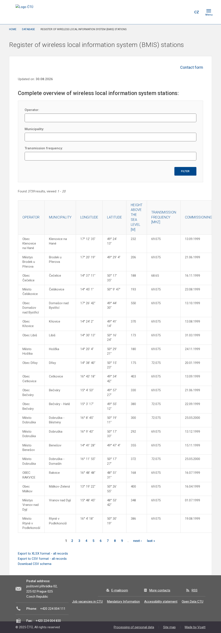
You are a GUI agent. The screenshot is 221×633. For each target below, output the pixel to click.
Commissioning (198, 217)
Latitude (114, 217)
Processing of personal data (134, 627)
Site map (169, 627)
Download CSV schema (34, 564)
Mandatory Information (123, 601)
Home (12, 29)
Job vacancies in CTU (87, 601)
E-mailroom (119, 590)
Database (28, 29)
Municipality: (34, 129)
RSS (194, 590)
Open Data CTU (192, 601)
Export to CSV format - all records (42, 559)
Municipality (60, 217)
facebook (160, 12)
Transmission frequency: (44, 148)
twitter (167, 12)
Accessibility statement (160, 601)
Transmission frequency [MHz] (163, 217)
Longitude (89, 217)
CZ (196, 12)
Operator (30, 217)
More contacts (159, 590)
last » (151, 541)
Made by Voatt (195, 627)
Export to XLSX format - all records (43, 553)
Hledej (185, 12)
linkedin (175, 12)
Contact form (191, 67)
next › (137, 541)
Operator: (32, 110)
